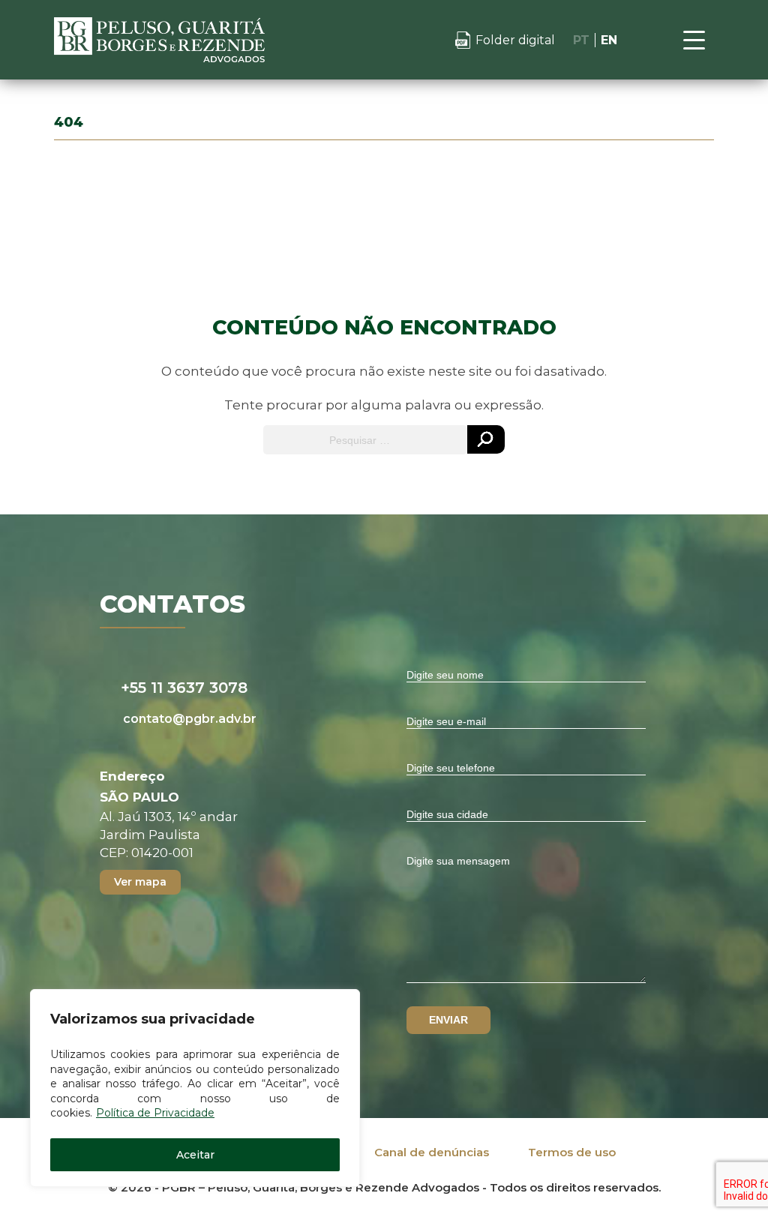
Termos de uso (572, 1152)
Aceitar (195, 1155)
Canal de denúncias (431, 1152)
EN (609, 40)
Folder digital (515, 40)
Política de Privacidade (155, 1113)
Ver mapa (140, 882)
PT (581, 40)
